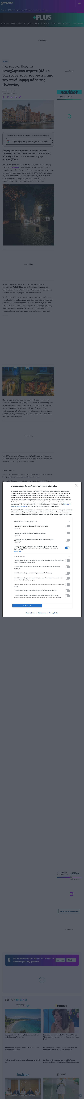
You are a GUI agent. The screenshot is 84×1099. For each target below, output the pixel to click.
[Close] (77, 486)
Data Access (42, 613)
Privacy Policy (53, 613)
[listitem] (42, 521)
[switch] (67, 526)
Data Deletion (30, 613)
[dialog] (42, 549)
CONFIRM (27, 605)
